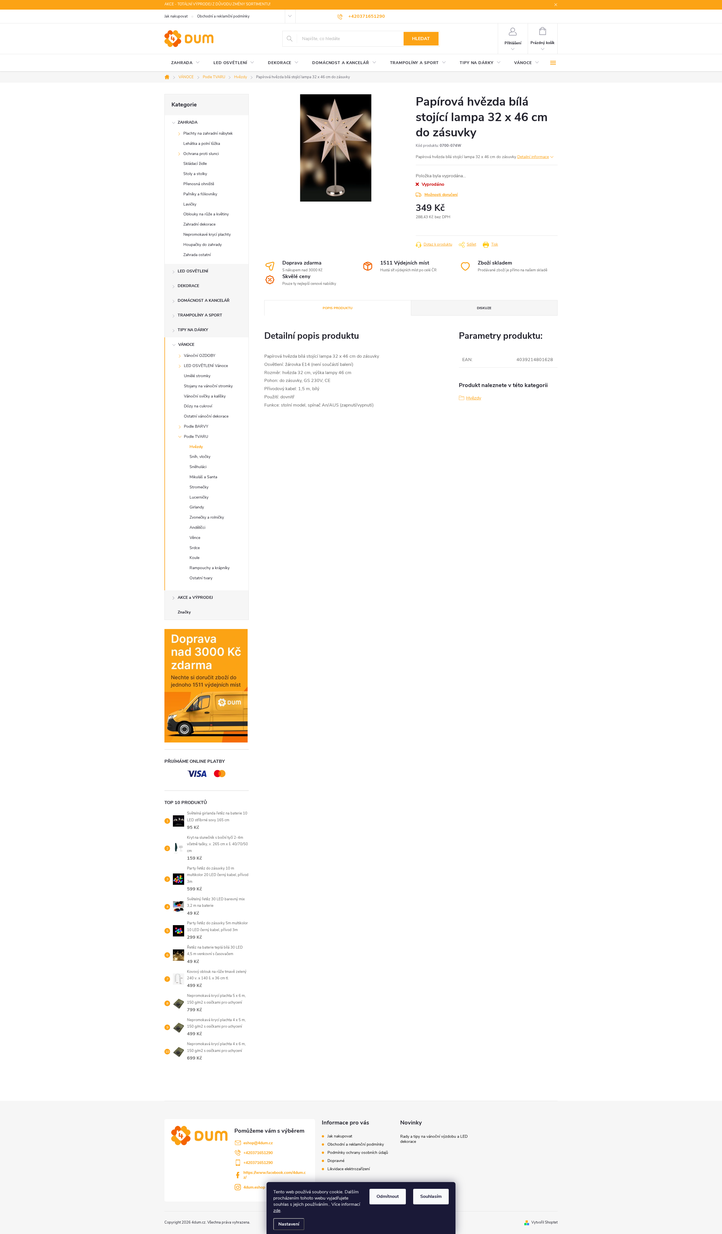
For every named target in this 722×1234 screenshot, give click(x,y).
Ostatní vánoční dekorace (206, 416)
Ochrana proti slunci (201, 153)
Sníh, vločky (200, 456)
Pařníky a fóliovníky (200, 194)
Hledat (421, 39)
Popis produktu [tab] (338, 308)
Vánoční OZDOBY (199, 355)
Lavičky (189, 204)
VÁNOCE (186, 344)
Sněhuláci (198, 466)
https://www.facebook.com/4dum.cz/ (274, 1175)
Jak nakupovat (176, 16)
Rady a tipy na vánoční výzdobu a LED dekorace (434, 1139)
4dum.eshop (254, 1187)
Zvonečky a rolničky (207, 517)
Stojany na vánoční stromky (208, 386)
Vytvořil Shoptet (544, 1222)
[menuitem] (185, 63)
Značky (184, 612)
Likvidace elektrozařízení (348, 1169)
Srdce (195, 548)
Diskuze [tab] (484, 308)
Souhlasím (431, 1196)
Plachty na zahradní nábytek (208, 133)
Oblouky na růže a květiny (206, 214)
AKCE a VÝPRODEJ (195, 597)
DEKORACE (188, 286)
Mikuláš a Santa (203, 477)
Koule (194, 557)
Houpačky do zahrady (202, 244)
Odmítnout (388, 1196)
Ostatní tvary (201, 578)
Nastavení (288, 1224)
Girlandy (197, 507)
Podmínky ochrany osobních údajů (357, 1152)
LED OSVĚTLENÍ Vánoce (206, 365)
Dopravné (335, 1160)
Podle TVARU (196, 436)
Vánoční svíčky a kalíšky (205, 396)
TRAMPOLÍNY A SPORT (200, 315)
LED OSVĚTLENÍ (193, 271)
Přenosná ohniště (198, 184)
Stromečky (199, 487)
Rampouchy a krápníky (210, 568)
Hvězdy (196, 446)
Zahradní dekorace (199, 224)
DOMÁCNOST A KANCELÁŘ (204, 300)
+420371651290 (258, 1153)
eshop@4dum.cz (258, 1143)
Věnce (195, 537)
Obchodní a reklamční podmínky (223, 16)
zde (276, 1210)
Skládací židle (195, 163)
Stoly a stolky (195, 173)
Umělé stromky (197, 376)
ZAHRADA (187, 122)
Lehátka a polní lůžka (201, 143)
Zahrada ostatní (197, 254)
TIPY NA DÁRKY (193, 330)
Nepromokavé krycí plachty (207, 234)
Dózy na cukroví (198, 406)
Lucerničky (199, 497)
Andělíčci (197, 527)
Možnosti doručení (441, 194)
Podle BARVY (196, 426)
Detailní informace (533, 157)
